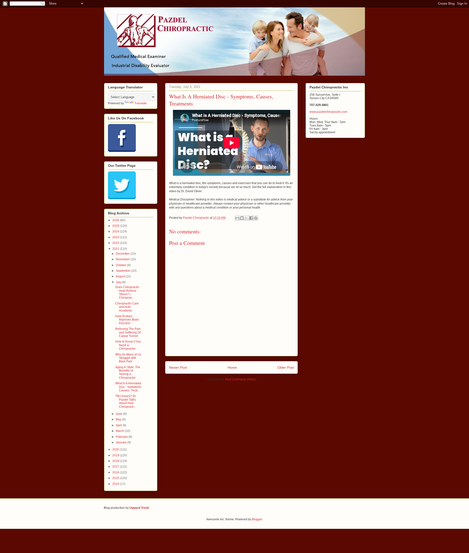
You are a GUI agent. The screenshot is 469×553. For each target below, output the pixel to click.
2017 (116, 466)
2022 (116, 243)
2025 (116, 226)
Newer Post (178, 367)
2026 (116, 220)
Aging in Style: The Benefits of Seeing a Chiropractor (127, 372)
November (123, 259)
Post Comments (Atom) (240, 379)
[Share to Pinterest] (255, 218)
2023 (116, 237)
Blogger (257, 519)
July (119, 282)
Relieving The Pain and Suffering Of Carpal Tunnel (128, 332)
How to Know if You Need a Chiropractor (128, 345)
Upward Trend (139, 508)
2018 (116, 461)
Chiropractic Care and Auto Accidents (127, 307)
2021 (116, 248)
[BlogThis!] (241, 218)
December (123, 253)
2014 (116, 484)
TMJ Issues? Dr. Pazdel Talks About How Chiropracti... (125, 401)
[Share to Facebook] (251, 218)
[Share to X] (246, 218)
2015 (116, 478)
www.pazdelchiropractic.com (328, 112)
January (121, 442)
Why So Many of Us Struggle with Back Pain (128, 358)
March (120, 431)
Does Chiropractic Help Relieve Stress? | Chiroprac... (127, 292)
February (122, 436)
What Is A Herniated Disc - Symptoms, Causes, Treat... (128, 387)
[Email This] (237, 218)
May (119, 419)
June (119, 414)
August (121, 276)
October (121, 265)
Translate (140, 103)
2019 (116, 455)
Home (232, 367)
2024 (116, 231)
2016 (116, 472)
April (119, 425)
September (123, 270)
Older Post (285, 367)
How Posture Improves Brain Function (127, 319)
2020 (116, 449)
